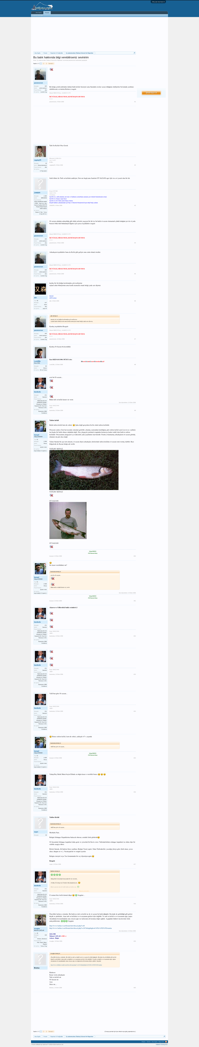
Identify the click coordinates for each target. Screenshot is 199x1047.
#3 (135, 205)
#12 (135, 636)
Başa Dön (161, 1041)
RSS (166, 1042)
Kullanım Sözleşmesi (161, 1044)
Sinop (45, 443)
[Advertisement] (84, 34)
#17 (135, 864)
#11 (135, 600)
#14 (135, 711)
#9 (135, 410)
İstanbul (44, 397)
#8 (135, 364)
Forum (47, 12)
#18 (135, 903)
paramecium (71, 60)
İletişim (143, 1041)
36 (46, 835)
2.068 (45, 441)
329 (46, 935)
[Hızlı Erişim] (134, 53)
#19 (135, 941)
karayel (36, 435)
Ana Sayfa (38, 12)
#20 (135, 987)
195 (46, 86)
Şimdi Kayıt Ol (151, 93)
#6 (135, 301)
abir (35, 298)
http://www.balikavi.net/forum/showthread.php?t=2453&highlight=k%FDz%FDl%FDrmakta (80, 928)
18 (46, 163)
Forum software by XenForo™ (47, 1044)
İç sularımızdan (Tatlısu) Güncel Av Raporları (49, 60)
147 (46, 302)
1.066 (45, 196)
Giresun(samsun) (42, 165)
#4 (135, 243)
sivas (45, 304)
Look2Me (37, 361)
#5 (135, 273)
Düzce (45, 368)
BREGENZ (44, 198)
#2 (135, 165)
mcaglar (37, 928)
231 (46, 395)
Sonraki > (51, 63)
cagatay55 (37, 160)
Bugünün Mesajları (38, 15)
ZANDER (37, 193)
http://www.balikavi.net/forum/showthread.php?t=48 (67, 926)
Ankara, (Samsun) (42, 938)
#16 (135, 792)
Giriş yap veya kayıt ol (158, 1)
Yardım (149, 1041)
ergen (36, 832)
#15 (135, 758)
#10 (135, 556)
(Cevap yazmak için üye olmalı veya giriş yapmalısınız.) (120, 1031)
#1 (135, 101)
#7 (135, 339)
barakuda (37, 392)
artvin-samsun (43, 88)
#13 (135, 674)
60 (46, 366)
